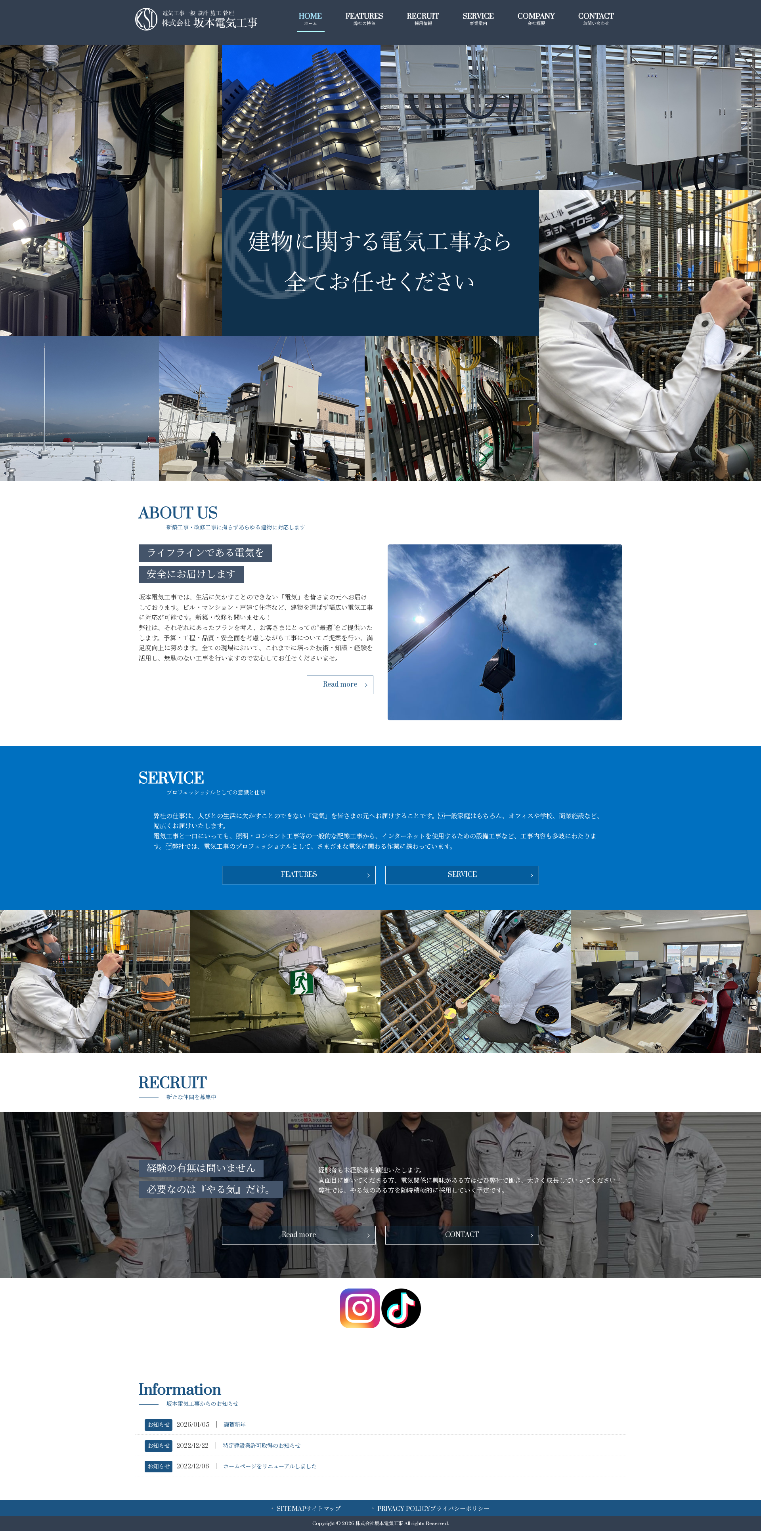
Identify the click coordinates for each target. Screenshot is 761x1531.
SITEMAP (309, 1509)
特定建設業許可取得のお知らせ (261, 1446)
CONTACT (462, 1235)
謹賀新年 (235, 1425)
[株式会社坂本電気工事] (196, 28)
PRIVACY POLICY (433, 1509)
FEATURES (299, 874)
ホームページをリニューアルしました (270, 1466)
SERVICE (462, 874)
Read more (340, 684)
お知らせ (158, 1425)
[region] (380, 263)
